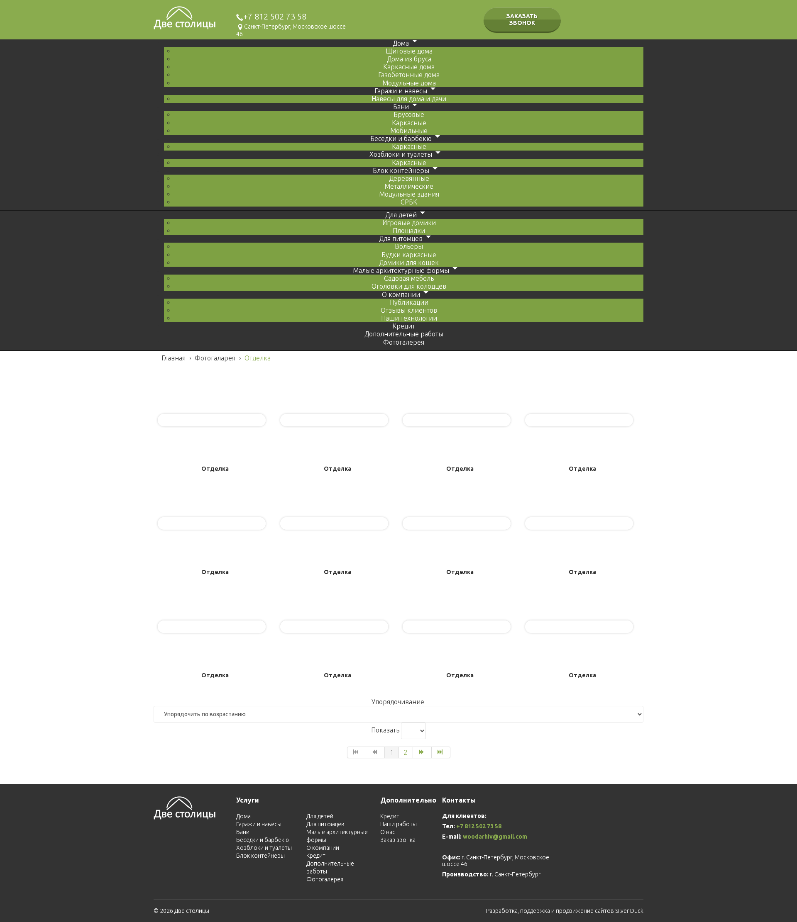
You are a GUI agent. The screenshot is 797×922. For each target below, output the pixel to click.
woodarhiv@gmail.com (495, 836)
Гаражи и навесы (258, 824)
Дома (243, 816)
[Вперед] (422, 752)
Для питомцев (325, 824)
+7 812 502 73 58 (274, 16)
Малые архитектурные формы (337, 836)
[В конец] (441, 752)
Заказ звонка (398, 840)
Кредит (315, 855)
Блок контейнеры (260, 855)
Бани (242, 832)
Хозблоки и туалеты (264, 847)
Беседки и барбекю (262, 840)
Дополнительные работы (330, 867)
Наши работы (398, 824)
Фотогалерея (324, 879)
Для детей (319, 816)
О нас (387, 832)
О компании (322, 847)
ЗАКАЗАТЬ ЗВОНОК (522, 19)
